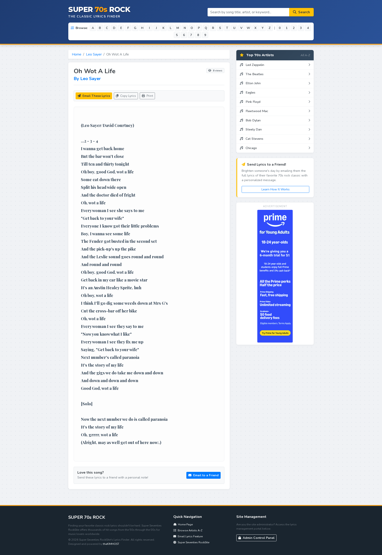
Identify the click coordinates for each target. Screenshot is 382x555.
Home (76, 54)
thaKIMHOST (111, 544)
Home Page (185, 524)
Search (303, 12)
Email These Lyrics (96, 96)
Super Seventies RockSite (193, 542)
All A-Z (305, 55)
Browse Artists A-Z (189, 530)
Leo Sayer (94, 54)
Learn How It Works (276, 189)
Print (149, 96)
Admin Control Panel (258, 538)
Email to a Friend (205, 475)
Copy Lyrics (127, 96)
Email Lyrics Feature (190, 536)
